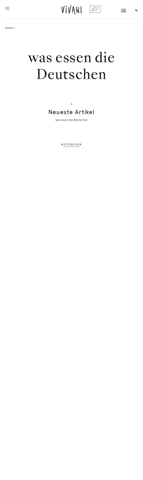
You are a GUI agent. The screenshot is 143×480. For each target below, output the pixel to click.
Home (9, 27)
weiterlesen (71, 144)
